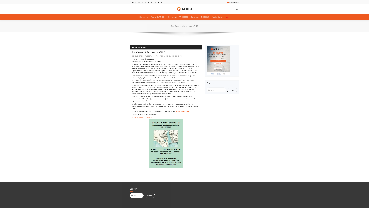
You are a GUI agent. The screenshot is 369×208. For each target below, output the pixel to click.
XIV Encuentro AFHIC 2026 (178, 17)
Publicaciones (217, 17)
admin (135, 47)
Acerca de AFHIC (157, 17)
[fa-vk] (158, 2)
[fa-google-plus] (139, 2)
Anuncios (143, 47)
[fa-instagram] (142, 2)
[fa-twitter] (136, 2)
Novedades (143, 17)
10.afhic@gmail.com (182, 111)
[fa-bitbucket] (151, 2)
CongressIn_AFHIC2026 (200, 17)
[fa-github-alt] (148, 2)
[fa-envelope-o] (154, 2)
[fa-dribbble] (145, 2)
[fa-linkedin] (132, 2)
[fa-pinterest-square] (161, 2)
